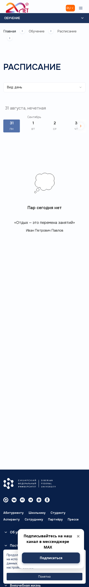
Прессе (73, 519)
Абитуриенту (13, 513)
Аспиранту (11, 519)
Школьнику (37, 513)
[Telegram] (30, 499)
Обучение (12, 18)
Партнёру (55, 519)
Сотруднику (34, 519)
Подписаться (51, 558)
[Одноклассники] (47, 499)
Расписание (67, 31)
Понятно (44, 576)
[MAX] (5, 499)
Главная (9, 31)
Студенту (58, 513)
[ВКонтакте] (14, 499)
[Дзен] (38, 499)
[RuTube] (22, 499)
